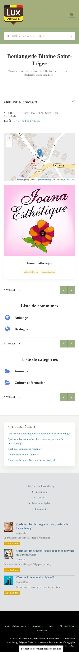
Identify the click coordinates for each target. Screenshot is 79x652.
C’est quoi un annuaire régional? (25, 448)
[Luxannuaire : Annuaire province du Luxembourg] (13, 14)
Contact (41, 497)
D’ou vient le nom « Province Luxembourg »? (31, 460)
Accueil (24, 71)
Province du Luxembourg (41, 486)
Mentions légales (41, 503)
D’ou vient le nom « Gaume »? (23, 454)
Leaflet (20, 179)
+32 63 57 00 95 (31, 120)
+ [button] (9, 138)
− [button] (9, 144)
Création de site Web (66, 646)
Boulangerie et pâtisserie (56, 71)
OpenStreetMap (44, 179)
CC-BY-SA (69, 179)
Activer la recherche (29, 36)
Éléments (37, 71)
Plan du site (41, 509)
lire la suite (11, 543)
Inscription (41, 491)
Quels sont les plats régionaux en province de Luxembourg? (39, 433)
